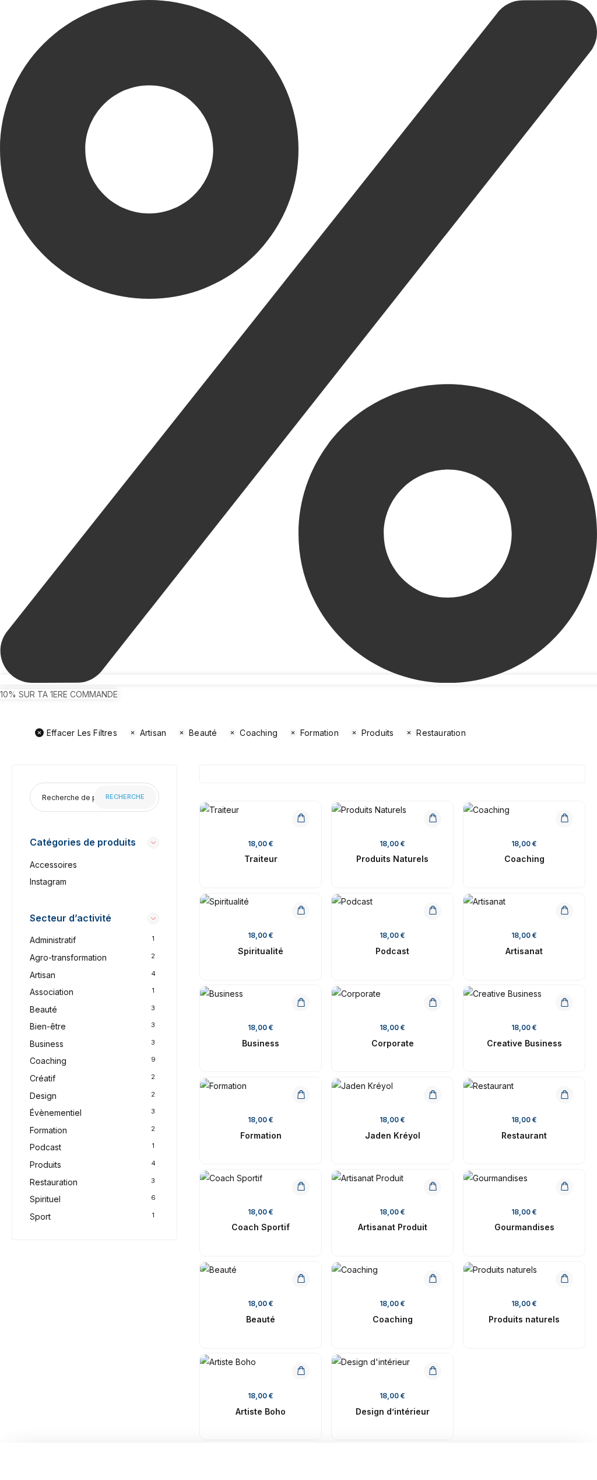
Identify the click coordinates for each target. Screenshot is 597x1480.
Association (51, 992)
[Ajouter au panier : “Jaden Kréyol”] (432, 1095)
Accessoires (53, 865)
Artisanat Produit (392, 1227)
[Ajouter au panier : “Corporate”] (432, 1002)
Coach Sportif (260, 1227)
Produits (377, 733)
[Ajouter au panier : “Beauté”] (301, 1279)
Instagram (48, 881)
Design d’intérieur (393, 1411)
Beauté (203, 733)
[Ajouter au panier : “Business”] (301, 1002)
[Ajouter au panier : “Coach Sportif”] (301, 1187)
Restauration (440, 733)
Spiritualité (260, 951)
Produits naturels (524, 1319)
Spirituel (45, 1199)
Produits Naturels (392, 859)
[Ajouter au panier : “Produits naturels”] (564, 1279)
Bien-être (48, 1026)
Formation (319, 733)
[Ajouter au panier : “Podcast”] (432, 911)
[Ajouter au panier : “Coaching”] (564, 819)
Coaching (259, 733)
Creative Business (524, 1043)
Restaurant (524, 1135)
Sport (40, 1216)
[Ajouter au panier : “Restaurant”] (564, 1095)
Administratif (53, 940)
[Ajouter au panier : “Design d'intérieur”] (432, 1371)
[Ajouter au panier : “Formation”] (301, 1095)
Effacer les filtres (82, 733)
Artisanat (524, 951)
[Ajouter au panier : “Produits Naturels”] (432, 819)
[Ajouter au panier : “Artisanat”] (564, 911)
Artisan (153, 733)
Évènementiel (56, 1113)
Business (47, 1044)
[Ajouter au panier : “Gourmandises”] (564, 1187)
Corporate (392, 1043)
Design (43, 1096)
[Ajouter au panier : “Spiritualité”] (301, 911)
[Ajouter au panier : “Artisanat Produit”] (432, 1187)
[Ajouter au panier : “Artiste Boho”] (301, 1371)
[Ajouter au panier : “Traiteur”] (301, 819)
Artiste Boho (261, 1411)
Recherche (125, 797)
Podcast (45, 1147)
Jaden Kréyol (392, 1135)
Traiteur (261, 859)
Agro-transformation (68, 957)
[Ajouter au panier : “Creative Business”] (564, 1002)
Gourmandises (524, 1227)
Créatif (42, 1078)
